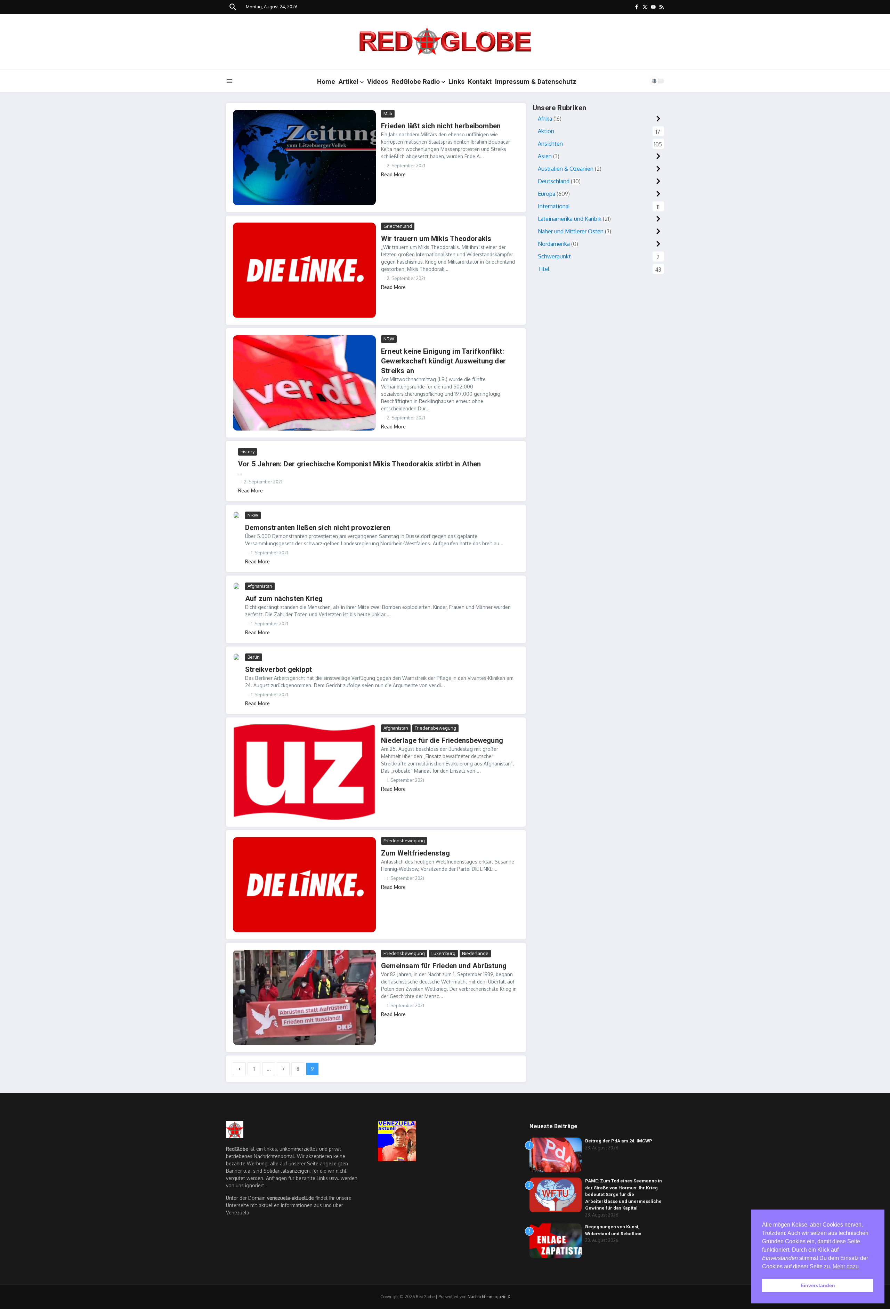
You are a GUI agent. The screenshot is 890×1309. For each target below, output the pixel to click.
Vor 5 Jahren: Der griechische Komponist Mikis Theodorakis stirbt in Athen (359, 464)
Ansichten (550, 143)
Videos (377, 82)
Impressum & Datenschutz (535, 82)
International (554, 206)
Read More (393, 174)
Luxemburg (443, 953)
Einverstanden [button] (818, 1285)
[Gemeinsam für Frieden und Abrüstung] (304, 997)
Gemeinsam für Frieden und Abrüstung (444, 966)
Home (326, 82)
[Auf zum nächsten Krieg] (236, 586)
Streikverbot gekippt (278, 669)
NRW (388, 339)
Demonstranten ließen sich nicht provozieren (318, 527)
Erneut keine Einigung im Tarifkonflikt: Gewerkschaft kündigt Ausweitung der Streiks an (443, 361)
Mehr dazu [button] (846, 1266)
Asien (545, 156)
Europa (546, 193)
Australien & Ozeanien (565, 168)
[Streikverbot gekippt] (236, 656)
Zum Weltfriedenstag (415, 853)
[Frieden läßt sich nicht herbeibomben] (304, 157)
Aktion (546, 131)
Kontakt (480, 82)
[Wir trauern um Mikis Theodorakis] (304, 270)
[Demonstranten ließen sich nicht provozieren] (236, 515)
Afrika (545, 118)
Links (456, 82)
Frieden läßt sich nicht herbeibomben (441, 126)
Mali (387, 113)
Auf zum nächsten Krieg (284, 598)
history (247, 451)
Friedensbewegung (435, 728)
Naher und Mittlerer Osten (571, 231)
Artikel (348, 82)
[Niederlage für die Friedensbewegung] (304, 772)
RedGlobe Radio (415, 82)
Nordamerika (554, 243)
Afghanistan (260, 586)
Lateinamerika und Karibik (569, 218)
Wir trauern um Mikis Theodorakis (436, 238)
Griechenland (397, 226)
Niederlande (475, 953)
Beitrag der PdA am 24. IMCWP (618, 1140)
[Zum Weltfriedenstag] (304, 884)
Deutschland (553, 181)
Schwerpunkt (554, 256)
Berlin (254, 657)
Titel (543, 268)
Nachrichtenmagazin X (489, 1296)
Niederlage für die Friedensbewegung (442, 740)
